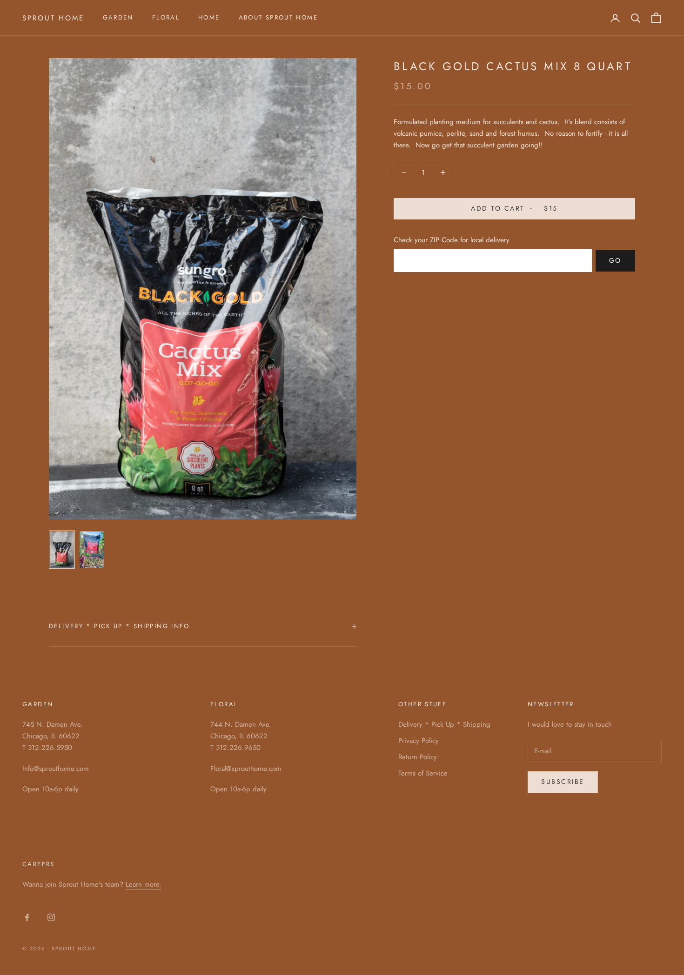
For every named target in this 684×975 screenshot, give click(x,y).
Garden (118, 17)
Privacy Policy (418, 741)
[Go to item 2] (92, 550)
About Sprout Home (278, 17)
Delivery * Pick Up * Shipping (444, 724)
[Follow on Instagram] (51, 917)
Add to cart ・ (514, 208)
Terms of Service (423, 773)
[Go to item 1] (62, 550)
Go (615, 260)
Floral (166, 17)
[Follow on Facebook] (27, 917)
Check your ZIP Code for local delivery (452, 240)
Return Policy (417, 757)
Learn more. (143, 884)
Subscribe (562, 781)
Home (209, 17)
